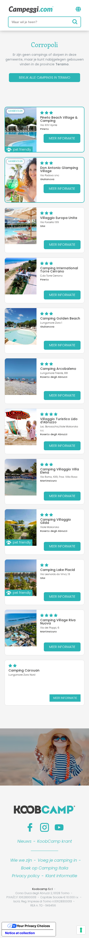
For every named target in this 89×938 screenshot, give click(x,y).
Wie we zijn (21, 860)
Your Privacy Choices (33, 926)
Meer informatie (62, 138)
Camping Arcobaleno (58, 368)
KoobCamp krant (54, 841)
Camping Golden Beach (60, 318)
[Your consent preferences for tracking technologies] (81, 930)
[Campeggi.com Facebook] (29, 827)
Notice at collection (20, 933)
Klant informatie (61, 876)
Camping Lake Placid (57, 570)
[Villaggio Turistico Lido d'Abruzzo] (21, 427)
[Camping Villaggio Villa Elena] (21, 477)
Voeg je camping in (57, 860)
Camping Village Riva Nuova (58, 622)
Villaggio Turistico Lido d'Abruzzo (59, 420)
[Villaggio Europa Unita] (21, 226)
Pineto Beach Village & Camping (59, 119)
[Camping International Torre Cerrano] (21, 276)
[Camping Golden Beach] (21, 326)
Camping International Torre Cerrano (59, 270)
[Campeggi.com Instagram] (44, 827)
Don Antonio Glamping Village (59, 169)
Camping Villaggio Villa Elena (59, 471)
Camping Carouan (23, 670)
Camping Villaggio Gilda (55, 521)
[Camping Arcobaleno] (21, 376)
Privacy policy (26, 876)
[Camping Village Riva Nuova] (21, 628)
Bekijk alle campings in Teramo (44, 77)
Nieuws (24, 841)
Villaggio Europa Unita (58, 218)
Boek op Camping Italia (44, 868)
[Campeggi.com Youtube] (59, 827)
